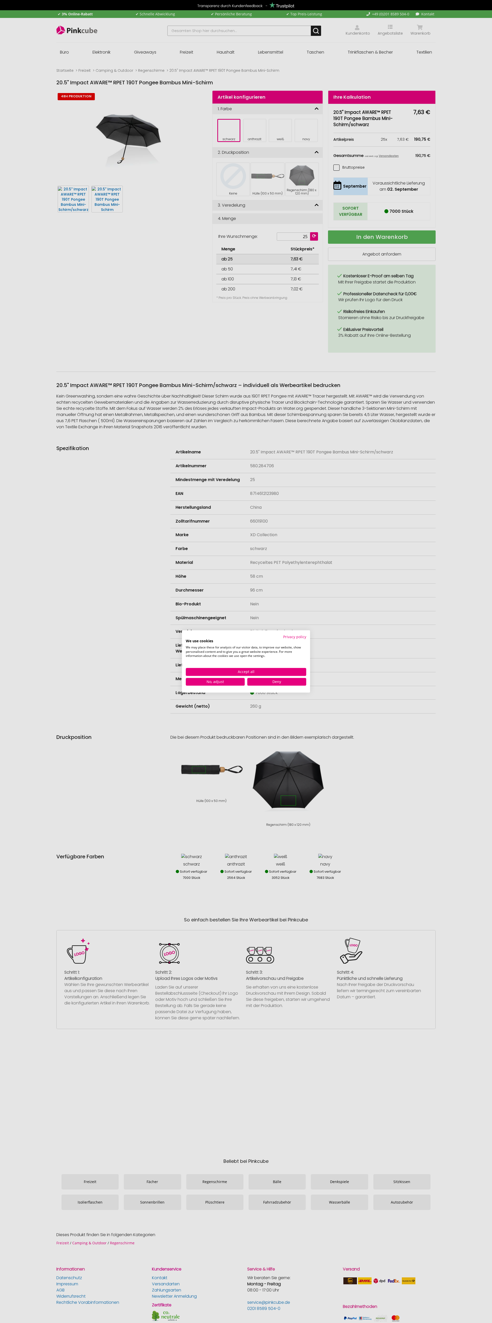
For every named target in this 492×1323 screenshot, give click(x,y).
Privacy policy (294, 636)
